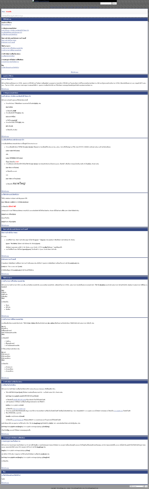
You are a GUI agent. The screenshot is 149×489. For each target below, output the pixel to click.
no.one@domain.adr (18, 420)
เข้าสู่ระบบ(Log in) (94, 7)
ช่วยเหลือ (70, 7)
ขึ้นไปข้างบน (74, 72)
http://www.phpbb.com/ (19, 409)
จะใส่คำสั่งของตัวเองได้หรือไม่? (10, 67)
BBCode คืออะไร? (6, 24)
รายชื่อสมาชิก (78, 7)
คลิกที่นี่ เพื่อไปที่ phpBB (19, 399)
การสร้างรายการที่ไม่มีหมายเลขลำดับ (12, 48)
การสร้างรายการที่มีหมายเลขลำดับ (11, 50)
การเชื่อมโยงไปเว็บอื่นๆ (8, 56)
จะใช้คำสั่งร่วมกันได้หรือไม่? (9, 34)
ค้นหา (65, 7)
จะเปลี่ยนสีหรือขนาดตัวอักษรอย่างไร (12, 32)
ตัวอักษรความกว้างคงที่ (8, 42)
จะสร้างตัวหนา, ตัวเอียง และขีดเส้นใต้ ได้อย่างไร (15, 30)
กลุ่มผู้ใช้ (85, 7)
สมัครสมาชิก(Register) (56, 7)
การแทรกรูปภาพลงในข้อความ (10, 61)
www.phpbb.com (118, 411)
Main (3, 11)
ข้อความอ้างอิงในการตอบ (9, 40)
